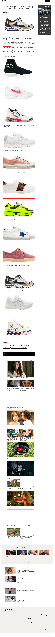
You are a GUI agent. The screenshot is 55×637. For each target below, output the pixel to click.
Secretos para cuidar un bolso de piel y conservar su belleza (24, 599)
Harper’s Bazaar (21, 10)
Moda (7, 556)
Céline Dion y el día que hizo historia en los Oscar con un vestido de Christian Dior (11, 559)
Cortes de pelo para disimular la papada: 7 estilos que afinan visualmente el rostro (45, 29)
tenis (9, 349)
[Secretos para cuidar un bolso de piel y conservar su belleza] (10, 599)
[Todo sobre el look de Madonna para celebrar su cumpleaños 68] (22, 552)
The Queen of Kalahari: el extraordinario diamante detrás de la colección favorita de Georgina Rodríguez (25, 580)
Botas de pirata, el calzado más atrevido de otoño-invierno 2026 (25, 591)
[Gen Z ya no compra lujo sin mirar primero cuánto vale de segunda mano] (44, 552)
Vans (3, 42)
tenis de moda (14, 349)
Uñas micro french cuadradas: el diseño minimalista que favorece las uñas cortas (45, 21)
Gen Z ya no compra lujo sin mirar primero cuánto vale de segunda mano (44, 559)
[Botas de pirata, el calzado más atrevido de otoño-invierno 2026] (10, 591)
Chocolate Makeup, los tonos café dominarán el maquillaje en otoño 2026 (45, 25)
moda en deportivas (25, 347)
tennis (4, 349)
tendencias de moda (7, 345)
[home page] (4, 1)
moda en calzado (16, 345)
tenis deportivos (22, 349)
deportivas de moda (16, 347)
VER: (7, 44)
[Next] (33, 23)
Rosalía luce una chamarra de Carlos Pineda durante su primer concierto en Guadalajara (26, 571)
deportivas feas (6, 347)
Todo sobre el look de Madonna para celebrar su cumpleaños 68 (21, 559)
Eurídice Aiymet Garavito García (24, 572)
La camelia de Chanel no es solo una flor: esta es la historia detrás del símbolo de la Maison (33, 559)
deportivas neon (25, 345)
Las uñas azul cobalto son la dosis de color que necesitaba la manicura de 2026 (45, 33)
